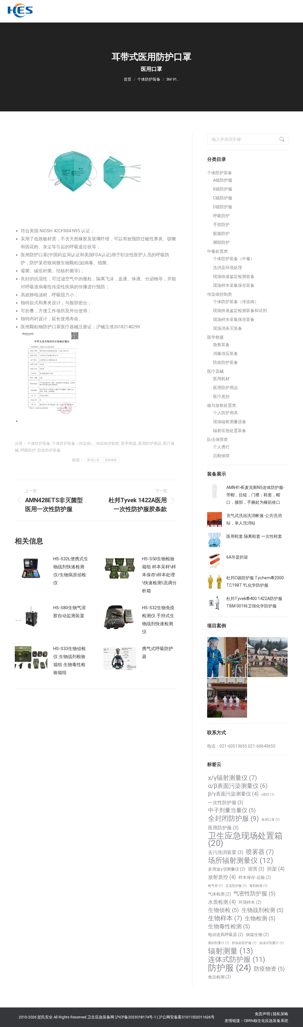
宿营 (256, 869)
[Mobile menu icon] (291, 11)
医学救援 (128, 443)
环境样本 (249, 902)
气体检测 (219, 894)
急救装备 (221, 344)
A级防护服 (222, 180)
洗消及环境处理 (227, 267)
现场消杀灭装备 (227, 328)
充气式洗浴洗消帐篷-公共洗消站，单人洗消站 (254, 519)
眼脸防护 (221, 233)
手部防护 (221, 224)
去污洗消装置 (225, 852)
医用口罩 (93, 460)
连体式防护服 (236, 959)
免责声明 (262, 1014)
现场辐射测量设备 (229, 421)
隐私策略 (280, 1014)
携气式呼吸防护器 (157, 652)
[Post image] (31, 568)
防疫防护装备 (49, 450)
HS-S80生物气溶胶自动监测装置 (69, 611)
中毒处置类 (217, 251)
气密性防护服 (254, 893)
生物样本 (225, 918)
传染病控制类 (107, 443)
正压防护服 (236, 886)
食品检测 (219, 977)
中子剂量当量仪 (232, 810)
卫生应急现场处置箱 (245, 839)
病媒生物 (257, 934)
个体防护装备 (38, 443)
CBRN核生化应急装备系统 (266, 1020)
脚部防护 (221, 242)
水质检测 (222, 902)
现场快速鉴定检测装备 (233, 276)
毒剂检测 (258, 886)
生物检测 (260, 918)
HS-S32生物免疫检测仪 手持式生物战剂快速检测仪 (158, 619)
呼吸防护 (28, 450)
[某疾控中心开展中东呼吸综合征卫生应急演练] (227, 698)
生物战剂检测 (262, 910)
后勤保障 (221, 455)
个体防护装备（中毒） (233, 258)
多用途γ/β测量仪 (226, 869)
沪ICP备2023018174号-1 (135, 1017)
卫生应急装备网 (100, 1017)
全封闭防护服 (233, 818)
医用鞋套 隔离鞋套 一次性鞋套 (254, 536)
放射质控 (222, 877)
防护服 (229, 968)
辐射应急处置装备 (229, 430)
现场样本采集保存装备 (233, 285)
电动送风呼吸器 (225, 934)
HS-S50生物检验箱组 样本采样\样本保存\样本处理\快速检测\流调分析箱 (159, 575)
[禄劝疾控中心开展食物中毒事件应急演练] (268, 657)
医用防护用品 (149, 443)
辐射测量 (230, 951)
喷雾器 (260, 851)
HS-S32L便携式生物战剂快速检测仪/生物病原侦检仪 (70, 571)
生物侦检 (223, 910)
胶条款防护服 (244, 943)
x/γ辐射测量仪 (232, 777)
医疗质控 (221, 396)
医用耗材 (221, 378)
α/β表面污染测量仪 (237, 785)
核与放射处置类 (221, 405)
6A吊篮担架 (237, 557)
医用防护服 (223, 828)
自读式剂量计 (271, 943)
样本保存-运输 (254, 877)
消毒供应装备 (225, 353)
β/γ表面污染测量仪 (233, 794)
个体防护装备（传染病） (73, 443)
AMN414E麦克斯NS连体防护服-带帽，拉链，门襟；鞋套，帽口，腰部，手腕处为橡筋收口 (255, 495)
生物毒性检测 (229, 926)
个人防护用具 (225, 412)
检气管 (215, 886)
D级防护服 (222, 206)
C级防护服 (222, 198)
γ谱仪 (267, 794)
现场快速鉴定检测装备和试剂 (240, 310)
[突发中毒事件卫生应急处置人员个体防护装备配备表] (227, 657)
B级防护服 (222, 189)
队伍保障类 (217, 439)
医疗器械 (215, 371)
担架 (276, 869)
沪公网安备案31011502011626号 (187, 1017)
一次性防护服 (225, 802)
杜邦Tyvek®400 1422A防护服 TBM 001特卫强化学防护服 (254, 602)
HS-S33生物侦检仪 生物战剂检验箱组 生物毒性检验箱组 (69, 660)
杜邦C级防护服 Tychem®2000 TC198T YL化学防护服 (255, 581)
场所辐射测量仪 (240, 860)
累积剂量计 (218, 943)
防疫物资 (111, 460)
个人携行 (221, 446)
